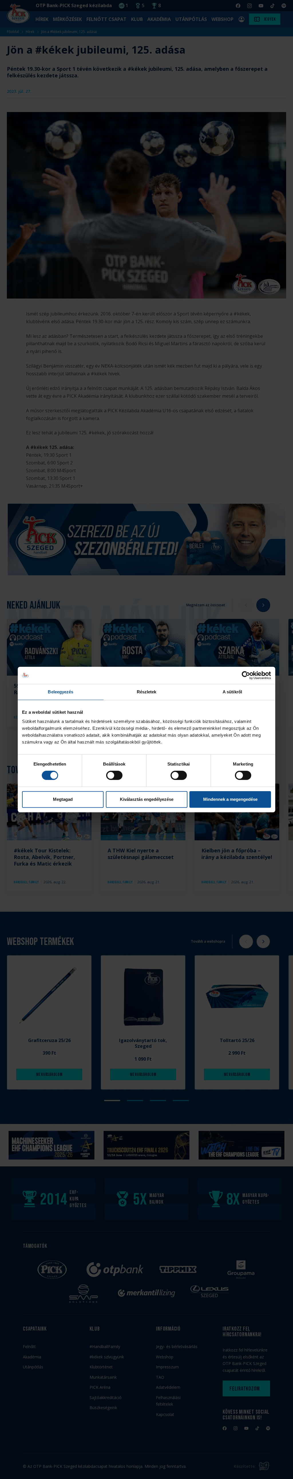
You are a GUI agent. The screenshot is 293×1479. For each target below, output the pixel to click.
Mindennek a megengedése (230, 799)
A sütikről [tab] (232, 691)
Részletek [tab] (147, 691)
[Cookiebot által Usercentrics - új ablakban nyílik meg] (246, 675)
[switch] (114, 775)
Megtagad (63, 799)
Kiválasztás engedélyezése (146, 799)
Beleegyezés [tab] (60, 691)
